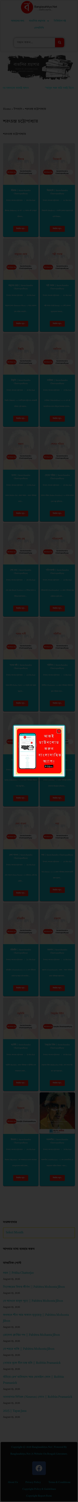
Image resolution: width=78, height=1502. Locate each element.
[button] (58, 731)
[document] (39, 751)
